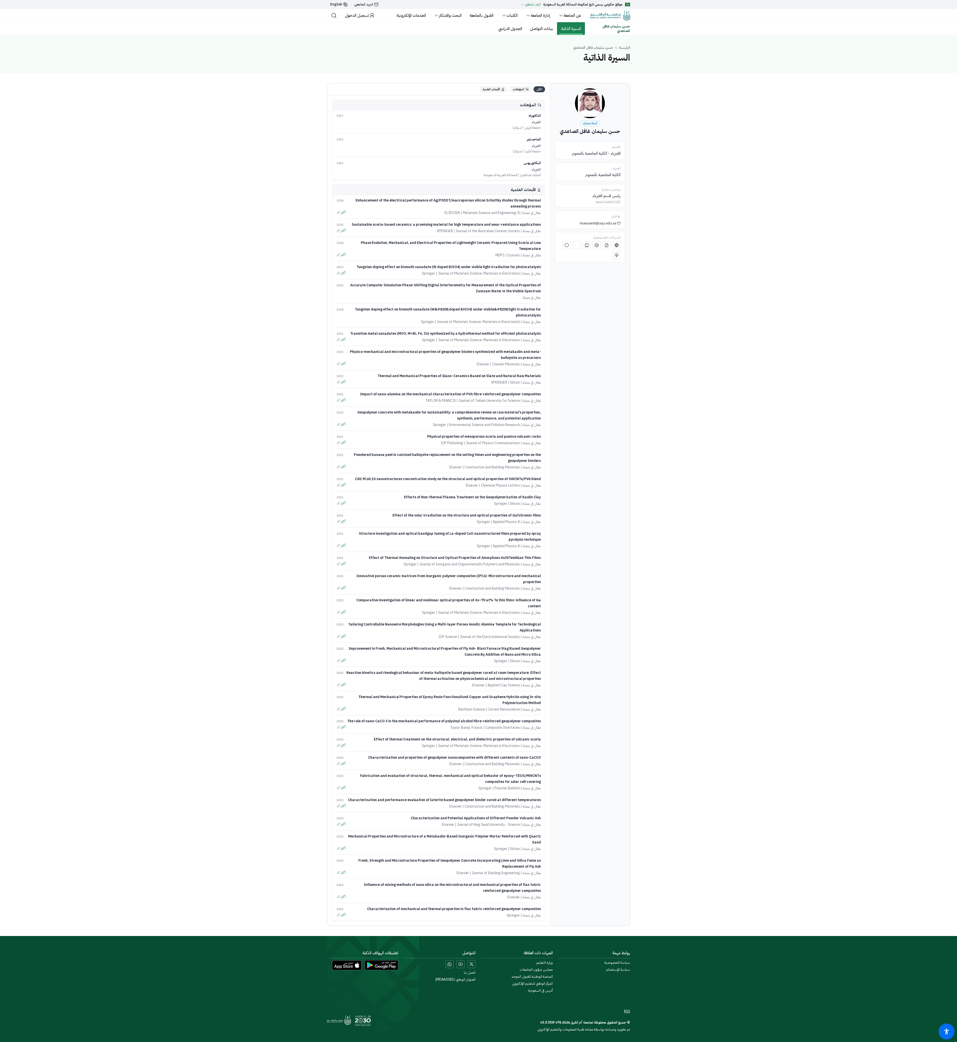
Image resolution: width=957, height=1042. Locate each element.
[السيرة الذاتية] (607, 245)
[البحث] (334, 15)
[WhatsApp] (450, 964)
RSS (627, 1011)
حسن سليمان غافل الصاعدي (593, 47)
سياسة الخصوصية (617, 962)
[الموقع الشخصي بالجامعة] (617, 245)
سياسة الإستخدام (618, 969)
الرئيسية (624, 47)
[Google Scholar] (597, 245)
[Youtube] (461, 964)
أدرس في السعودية (540, 990)
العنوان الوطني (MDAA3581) (455, 979)
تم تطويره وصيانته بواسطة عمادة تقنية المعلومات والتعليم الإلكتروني (583, 1029)
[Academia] (567, 245)
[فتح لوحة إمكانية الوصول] (947, 1032)
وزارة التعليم (544, 962)
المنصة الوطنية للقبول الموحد (532, 976)
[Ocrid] (577, 245)
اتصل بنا (470, 972)
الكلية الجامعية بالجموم (608, 201)
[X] (472, 964)
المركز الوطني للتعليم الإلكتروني (532, 983)
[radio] (539, 89)
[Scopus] (617, 255)
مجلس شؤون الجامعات (536, 969)
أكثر (343, 212)
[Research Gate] (587, 245)
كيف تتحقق (533, 4)
